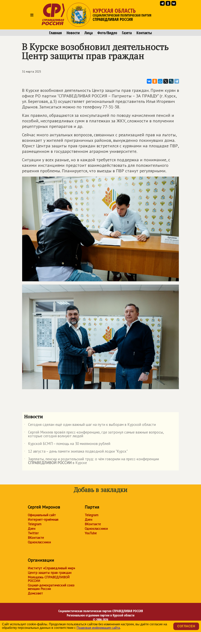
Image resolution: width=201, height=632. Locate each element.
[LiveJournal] (171, 81)
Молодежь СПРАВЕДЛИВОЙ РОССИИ (49, 578)
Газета (127, 33)
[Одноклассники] (154, 81)
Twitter (33, 533)
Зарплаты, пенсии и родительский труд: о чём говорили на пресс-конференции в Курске (91, 461)
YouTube (91, 533)
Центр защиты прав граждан (49, 572)
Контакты (144, 33)
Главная (55, 33)
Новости (73, 33)
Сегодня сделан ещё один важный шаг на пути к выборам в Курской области (90, 425)
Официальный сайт (42, 515)
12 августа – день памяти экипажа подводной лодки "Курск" (76, 452)
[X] (165, 81)
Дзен (31, 528)
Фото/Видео (107, 33)
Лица (88, 33)
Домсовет (35, 593)
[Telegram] (176, 81)
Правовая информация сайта (98, 627)
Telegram (34, 524)
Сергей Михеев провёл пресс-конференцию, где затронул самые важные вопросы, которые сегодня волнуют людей (94, 434)
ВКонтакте (36, 537)
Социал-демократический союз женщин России (51, 586)
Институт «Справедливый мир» (51, 568)
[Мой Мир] (160, 81)
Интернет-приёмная (43, 519)
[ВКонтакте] (149, 81)
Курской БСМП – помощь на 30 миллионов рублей (67, 444)
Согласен (186, 626)
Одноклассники (39, 542)
